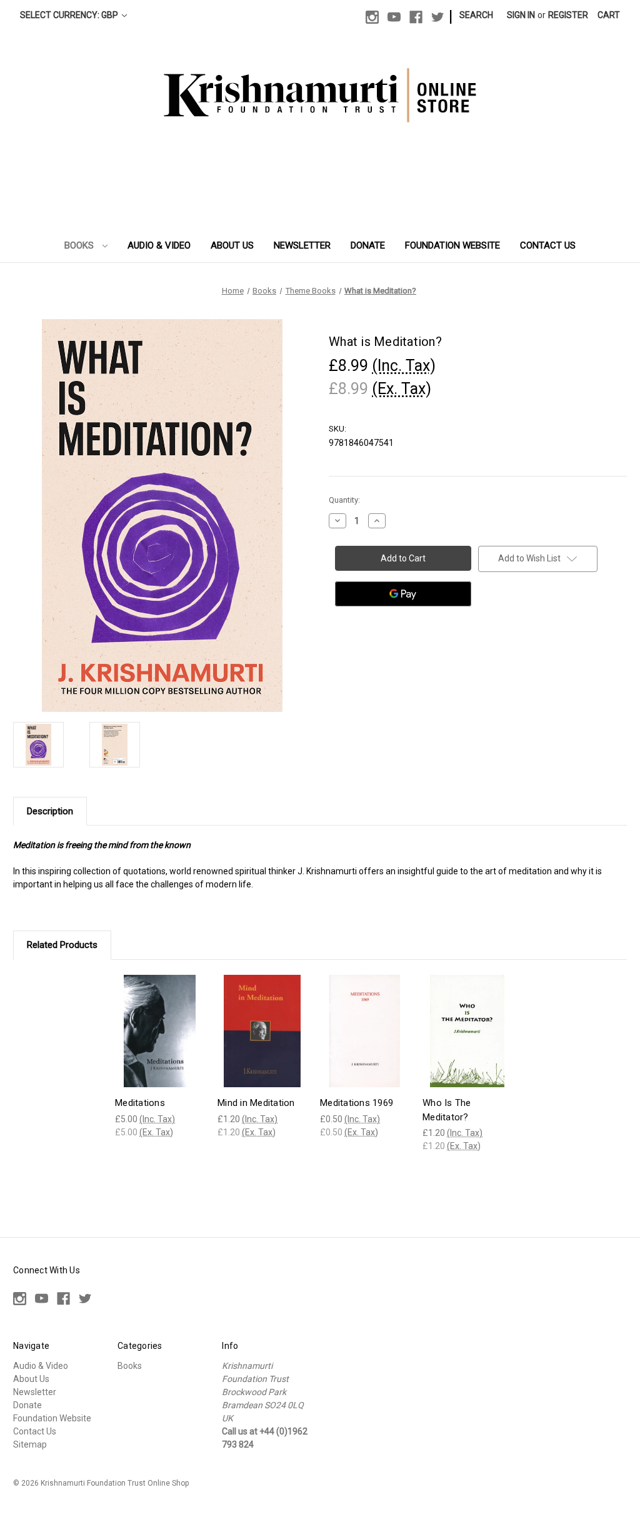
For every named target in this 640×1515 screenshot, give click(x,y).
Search (476, 15)
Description (50, 811)
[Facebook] (415, 17)
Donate (368, 245)
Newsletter (302, 245)
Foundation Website (452, 245)
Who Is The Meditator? (446, 1110)
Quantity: (344, 500)
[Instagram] (372, 17)
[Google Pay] (403, 593)
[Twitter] (437, 17)
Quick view (158, 1019)
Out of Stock (262, 1041)
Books (80, 245)
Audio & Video (159, 245)
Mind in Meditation (256, 1102)
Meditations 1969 (356, 1102)
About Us (232, 245)
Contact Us (548, 245)
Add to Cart (160, 1041)
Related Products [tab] (62, 944)
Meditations (140, 1102)
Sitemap (30, 1444)
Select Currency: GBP (70, 15)
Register (568, 15)
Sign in (521, 15)
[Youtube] (394, 17)
